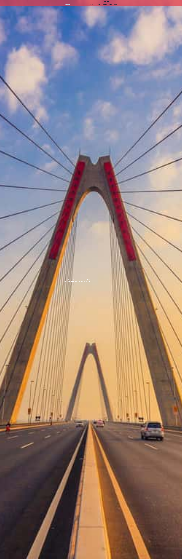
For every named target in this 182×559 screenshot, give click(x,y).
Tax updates (104, 4)
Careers (110, 4)
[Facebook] (107, 1)
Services (91, 4)
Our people (98, 4)
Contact (115, 4)
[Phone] (105, 1)
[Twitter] (108, 1)
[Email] (104, 1)
